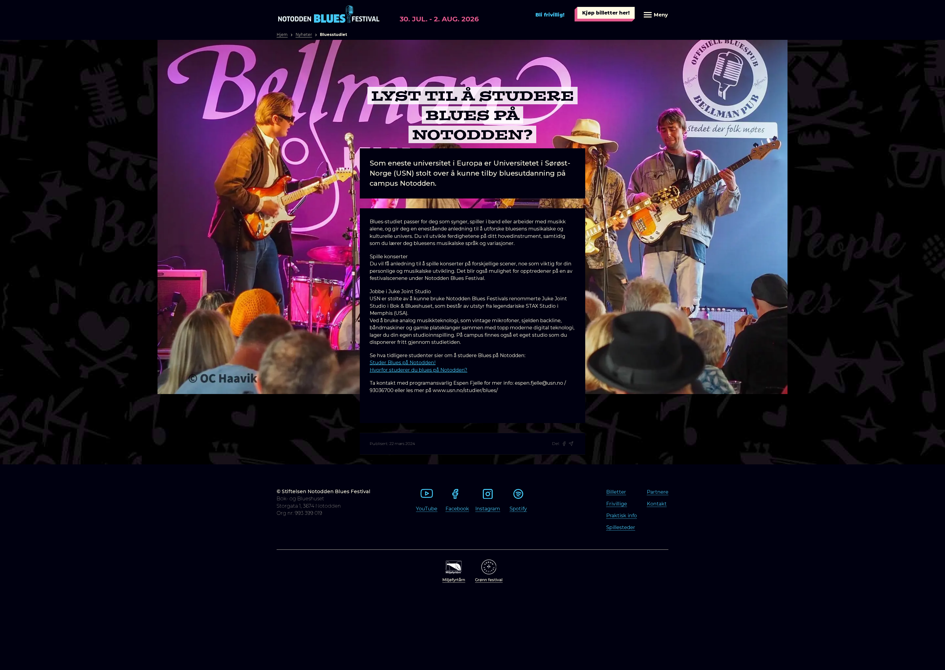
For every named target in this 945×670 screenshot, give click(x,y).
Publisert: (379, 443)
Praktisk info (621, 515)
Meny (661, 15)
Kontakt (657, 504)
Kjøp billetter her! (606, 13)
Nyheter (304, 34)
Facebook (457, 509)
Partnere (657, 492)
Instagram (487, 509)
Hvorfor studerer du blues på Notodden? (418, 370)
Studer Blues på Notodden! (403, 362)
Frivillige (616, 504)
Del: (556, 443)
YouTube (426, 509)
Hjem (282, 34)
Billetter (616, 492)
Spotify (518, 509)
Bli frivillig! (550, 15)
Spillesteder (620, 527)
